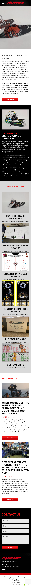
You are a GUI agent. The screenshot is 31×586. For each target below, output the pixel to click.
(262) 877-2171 (9, 563)
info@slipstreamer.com (11, 561)
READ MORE (10, 438)
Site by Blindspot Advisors (16, 579)
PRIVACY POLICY (16, 582)
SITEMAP (16, 580)
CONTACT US (16, 584)
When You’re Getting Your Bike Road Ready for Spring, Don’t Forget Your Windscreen (15, 408)
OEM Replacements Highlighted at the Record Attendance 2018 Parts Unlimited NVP (15, 467)
